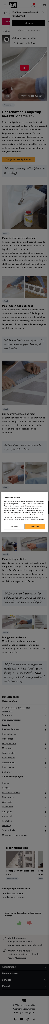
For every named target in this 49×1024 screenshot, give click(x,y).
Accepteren (34, 526)
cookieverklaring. (39, 519)
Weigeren (14, 526)
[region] (24, 512)
